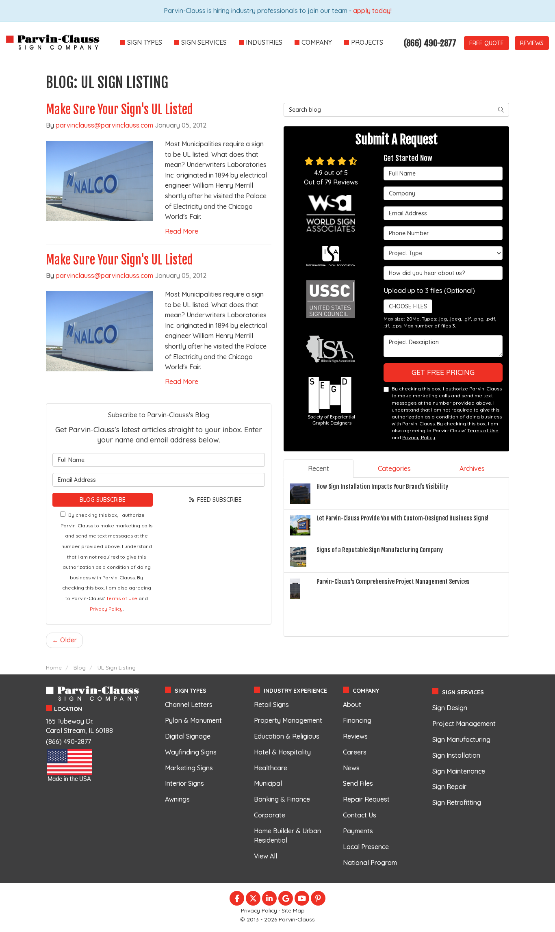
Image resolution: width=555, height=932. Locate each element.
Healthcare (270, 768)
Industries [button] (264, 42)
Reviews (532, 43)
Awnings (177, 799)
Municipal (268, 783)
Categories (394, 468)
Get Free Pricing (443, 372)
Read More (181, 231)
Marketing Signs (189, 768)
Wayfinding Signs (191, 752)
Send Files (358, 783)
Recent (318, 468)
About (352, 704)
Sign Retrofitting (456, 802)
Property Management (288, 720)
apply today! (372, 11)
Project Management (464, 724)
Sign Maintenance (458, 771)
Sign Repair (449, 786)
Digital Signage (187, 736)
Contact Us (359, 815)
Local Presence (366, 847)
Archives (472, 468)
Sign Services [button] (204, 42)
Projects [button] (367, 42)
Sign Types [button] (144, 42)
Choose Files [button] (408, 306)
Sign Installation (456, 755)
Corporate (269, 815)
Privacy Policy (106, 609)
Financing (357, 720)
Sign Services (463, 692)
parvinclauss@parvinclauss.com (104, 125)
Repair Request (366, 799)
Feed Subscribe (218, 499)
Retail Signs (271, 704)
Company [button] (316, 42)
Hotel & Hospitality (282, 752)
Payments (358, 831)
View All (265, 856)
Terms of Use (121, 598)
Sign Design (449, 708)
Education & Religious (286, 736)
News (351, 768)
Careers (354, 752)
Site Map (293, 910)
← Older (64, 640)
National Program (370, 862)
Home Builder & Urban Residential (287, 835)
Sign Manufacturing (461, 739)
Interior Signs (184, 783)
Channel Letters (188, 704)
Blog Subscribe (103, 499)
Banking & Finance (282, 799)
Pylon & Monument (193, 720)
